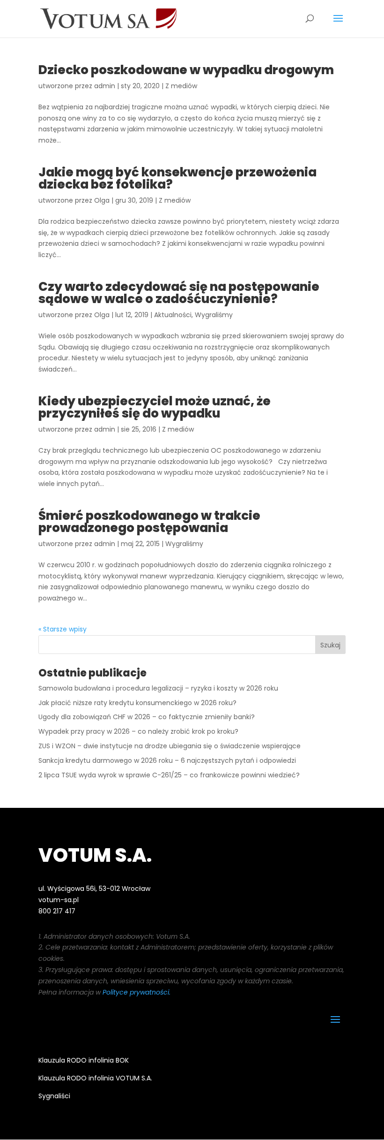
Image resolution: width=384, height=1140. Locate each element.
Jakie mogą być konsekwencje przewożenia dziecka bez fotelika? (177, 178)
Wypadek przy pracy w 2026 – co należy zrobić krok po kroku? (138, 731)
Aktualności (173, 314)
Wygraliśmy (214, 314)
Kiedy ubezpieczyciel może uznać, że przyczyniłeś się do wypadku (154, 407)
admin (104, 86)
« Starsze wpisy (62, 629)
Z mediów (181, 86)
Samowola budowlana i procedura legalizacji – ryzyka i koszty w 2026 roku (158, 688)
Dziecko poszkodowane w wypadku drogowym (186, 69)
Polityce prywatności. (136, 992)
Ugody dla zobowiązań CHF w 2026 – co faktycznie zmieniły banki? (146, 717)
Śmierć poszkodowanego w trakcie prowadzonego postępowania (149, 521)
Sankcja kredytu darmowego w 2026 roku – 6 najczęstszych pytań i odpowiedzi (167, 760)
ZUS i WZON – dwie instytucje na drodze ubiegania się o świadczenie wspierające (169, 746)
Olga (102, 200)
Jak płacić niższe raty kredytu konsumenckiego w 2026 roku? (137, 702)
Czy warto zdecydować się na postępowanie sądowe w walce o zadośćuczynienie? (178, 292)
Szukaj (330, 645)
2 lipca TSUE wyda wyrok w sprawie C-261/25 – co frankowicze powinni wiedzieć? (169, 775)
